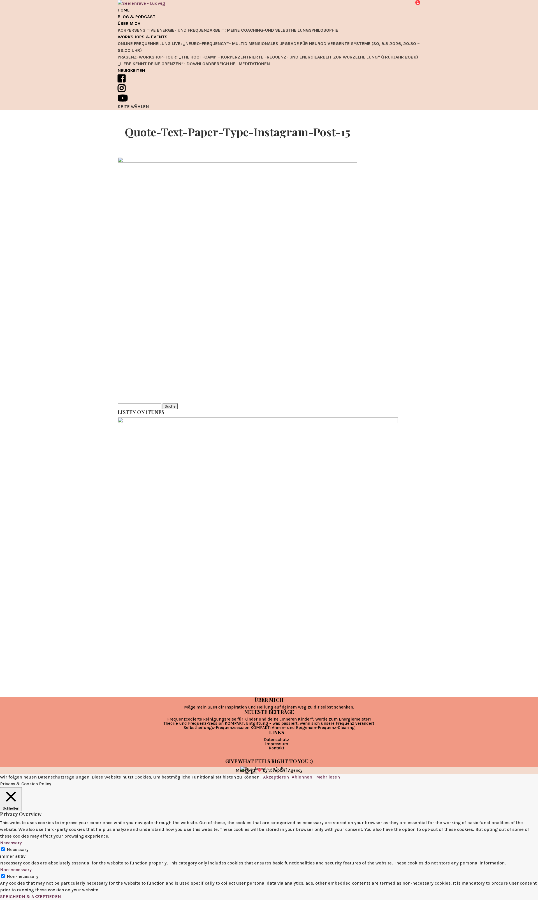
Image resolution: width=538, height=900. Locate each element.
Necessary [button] (11, 842)
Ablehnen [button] (302, 777)
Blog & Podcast (137, 16)
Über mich (129, 23)
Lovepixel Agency (285, 770)
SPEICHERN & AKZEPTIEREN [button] (30, 896)
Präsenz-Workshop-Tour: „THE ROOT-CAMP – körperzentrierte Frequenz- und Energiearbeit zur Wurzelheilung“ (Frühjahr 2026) (268, 57)
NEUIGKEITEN (131, 70)
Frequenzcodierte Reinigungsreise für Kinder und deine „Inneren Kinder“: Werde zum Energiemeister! (269, 719)
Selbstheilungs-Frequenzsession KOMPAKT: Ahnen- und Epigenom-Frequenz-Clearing (269, 727)
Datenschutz (276, 739)
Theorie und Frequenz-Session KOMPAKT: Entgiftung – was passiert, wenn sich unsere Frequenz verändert (269, 723)
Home (124, 10)
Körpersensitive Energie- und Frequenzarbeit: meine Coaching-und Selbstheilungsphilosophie (228, 30)
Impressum (276, 743)
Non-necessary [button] (16, 869)
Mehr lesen (328, 777)
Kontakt (276, 748)
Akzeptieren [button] (276, 777)
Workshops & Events (143, 36)
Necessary (18, 849)
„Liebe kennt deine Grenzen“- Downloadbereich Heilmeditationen (194, 63)
